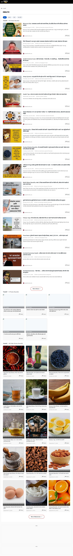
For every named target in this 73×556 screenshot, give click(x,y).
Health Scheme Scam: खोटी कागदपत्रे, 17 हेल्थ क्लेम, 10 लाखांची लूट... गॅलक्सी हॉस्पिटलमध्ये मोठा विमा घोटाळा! (46, 59)
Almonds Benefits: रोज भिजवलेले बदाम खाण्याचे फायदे (59, 474)
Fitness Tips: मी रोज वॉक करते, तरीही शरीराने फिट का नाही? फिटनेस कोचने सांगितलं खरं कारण (44, 218)
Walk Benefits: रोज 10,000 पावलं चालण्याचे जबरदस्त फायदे (35, 373)
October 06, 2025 (53, 409)
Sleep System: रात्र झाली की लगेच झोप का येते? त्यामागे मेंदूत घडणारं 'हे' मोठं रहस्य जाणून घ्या (44, 76)
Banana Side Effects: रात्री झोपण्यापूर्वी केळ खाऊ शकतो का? (58, 407)
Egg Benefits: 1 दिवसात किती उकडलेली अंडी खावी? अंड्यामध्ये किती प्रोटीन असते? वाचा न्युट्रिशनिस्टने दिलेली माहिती (46, 130)
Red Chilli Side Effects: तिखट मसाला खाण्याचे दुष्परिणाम (13, 373)
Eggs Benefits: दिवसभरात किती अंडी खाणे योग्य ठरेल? (12, 507)
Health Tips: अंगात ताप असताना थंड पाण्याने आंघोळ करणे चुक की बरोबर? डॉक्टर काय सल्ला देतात (45, 94)
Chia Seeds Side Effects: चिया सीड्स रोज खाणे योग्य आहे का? (13, 474)
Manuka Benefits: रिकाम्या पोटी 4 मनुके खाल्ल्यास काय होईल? (59, 373)
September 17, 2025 (53, 443)
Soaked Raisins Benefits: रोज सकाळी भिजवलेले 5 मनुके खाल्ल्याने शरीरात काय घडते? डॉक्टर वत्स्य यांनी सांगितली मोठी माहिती (46, 148)
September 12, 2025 (7, 476)
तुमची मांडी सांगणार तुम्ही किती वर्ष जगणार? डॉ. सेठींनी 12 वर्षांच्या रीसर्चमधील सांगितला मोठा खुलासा (44, 200)
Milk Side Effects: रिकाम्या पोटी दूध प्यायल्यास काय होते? (36, 407)
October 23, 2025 (7, 376)
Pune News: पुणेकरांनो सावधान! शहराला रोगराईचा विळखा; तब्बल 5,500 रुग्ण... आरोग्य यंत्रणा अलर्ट (45, 235)
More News (36, 288)
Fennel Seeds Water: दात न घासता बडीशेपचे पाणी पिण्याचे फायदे (12, 440)
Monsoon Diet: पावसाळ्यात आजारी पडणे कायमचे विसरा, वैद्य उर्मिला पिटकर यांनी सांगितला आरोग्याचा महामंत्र (45, 24)
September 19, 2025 (30, 443)
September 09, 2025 (53, 510)
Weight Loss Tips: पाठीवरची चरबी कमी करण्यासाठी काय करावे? (34, 440)
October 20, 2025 (30, 409)
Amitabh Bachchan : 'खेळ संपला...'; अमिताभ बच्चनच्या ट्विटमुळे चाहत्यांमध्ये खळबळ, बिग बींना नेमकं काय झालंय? (46, 271)
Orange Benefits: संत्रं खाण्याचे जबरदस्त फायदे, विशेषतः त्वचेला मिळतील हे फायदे (59, 507)
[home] (6, 1)
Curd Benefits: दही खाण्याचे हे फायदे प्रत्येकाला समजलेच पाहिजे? (35, 507)
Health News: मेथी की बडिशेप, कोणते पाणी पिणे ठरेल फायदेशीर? (12, 407)
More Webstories (36, 516)
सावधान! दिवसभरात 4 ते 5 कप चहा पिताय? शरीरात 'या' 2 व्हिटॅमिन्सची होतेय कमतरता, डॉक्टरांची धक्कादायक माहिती (46, 112)
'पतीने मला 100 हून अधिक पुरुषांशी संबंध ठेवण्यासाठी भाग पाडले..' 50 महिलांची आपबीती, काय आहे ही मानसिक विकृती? (46, 165)
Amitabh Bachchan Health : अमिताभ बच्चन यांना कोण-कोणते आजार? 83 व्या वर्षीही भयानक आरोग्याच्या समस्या (44, 253)
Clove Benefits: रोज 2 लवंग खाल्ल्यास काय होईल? (36, 473)
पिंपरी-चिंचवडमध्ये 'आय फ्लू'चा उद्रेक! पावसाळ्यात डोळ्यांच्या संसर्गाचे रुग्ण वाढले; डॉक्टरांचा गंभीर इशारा (45, 41)
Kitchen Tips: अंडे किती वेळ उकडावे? (56, 439)
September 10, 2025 (30, 476)
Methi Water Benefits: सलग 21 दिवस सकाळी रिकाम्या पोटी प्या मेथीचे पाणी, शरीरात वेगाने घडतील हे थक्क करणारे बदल (46, 183)
